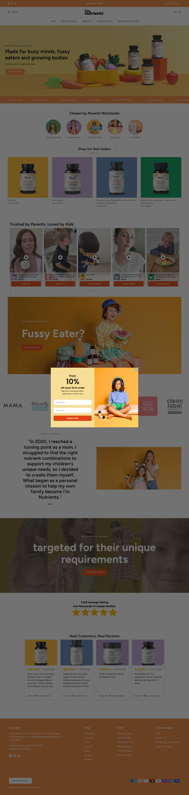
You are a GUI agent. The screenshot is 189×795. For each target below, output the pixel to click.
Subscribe (73, 418)
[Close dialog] (136, 370)
